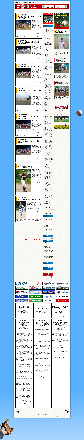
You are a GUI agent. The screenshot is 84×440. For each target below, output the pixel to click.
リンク (37, 414)
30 (33, 239)
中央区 (45, 104)
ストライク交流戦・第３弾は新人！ (29, 66)
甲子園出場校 (46, 51)
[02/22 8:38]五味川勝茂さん (46, 226)
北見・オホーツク (47, 128)
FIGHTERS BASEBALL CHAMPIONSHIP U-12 (48, 45)
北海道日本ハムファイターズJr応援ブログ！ (48, 78)
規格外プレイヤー (48, 189)
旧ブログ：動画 (47, 196)
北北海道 (46, 54)
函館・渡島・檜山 (47, 123)
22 (29, 239)
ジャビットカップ (47, 117)
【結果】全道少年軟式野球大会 (48, 254)
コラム (45, 56)
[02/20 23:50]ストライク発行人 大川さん (48, 229)
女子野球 (46, 185)
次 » (31, 239)
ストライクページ (47, 202)
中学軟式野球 (46, 167)
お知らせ (46, 100)
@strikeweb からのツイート (48, 270)
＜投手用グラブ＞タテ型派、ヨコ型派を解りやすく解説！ (48, 247)
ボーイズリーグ (47, 96)
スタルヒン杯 (46, 151)
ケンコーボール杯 (47, 65)
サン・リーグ (46, 166)
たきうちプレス (47, 177)
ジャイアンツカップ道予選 (48, 35)
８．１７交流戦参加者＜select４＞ (29, 199)
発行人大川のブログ (21, 11)
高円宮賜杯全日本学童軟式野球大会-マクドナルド (48, 134)
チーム (46, 200)
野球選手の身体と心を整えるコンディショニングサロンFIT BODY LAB (48, 31)
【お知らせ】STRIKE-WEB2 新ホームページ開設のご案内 (48, 244)
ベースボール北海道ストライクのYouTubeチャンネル (48, 40)
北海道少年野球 (47, 203)
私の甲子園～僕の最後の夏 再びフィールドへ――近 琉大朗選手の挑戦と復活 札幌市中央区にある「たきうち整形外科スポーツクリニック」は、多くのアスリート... (61, 52)
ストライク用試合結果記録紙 (48, 210)
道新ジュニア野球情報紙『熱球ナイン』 (48, 131)
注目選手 (46, 69)
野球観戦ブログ (47, 176)
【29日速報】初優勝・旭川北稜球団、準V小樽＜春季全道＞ (48, 251)
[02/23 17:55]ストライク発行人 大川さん (48, 223)
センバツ (46, 55)
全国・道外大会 (47, 98)
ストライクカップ (47, 29)
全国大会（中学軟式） (49, 142)
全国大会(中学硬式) (48, 140)
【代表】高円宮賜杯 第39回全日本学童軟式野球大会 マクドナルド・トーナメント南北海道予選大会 (48, 258)
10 (20, 239)
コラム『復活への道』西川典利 (48, 63)
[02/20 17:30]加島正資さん (46, 232)
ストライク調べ (47, 60)
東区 (45, 105)
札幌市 (45, 102)
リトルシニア (46, 94)
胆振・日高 (46, 122)
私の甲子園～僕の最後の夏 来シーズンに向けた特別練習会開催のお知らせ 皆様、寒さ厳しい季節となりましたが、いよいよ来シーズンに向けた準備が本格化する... (61, 99)
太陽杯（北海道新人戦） (48, 154)
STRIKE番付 (46, 182)
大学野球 (46, 61)
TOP (16, 11)
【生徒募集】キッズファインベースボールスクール (61, 61)
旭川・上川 (46, 124)
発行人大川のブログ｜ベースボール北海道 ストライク (25, 2)
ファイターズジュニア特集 (48, 80)
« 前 (22, 239)
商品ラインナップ (47, 66)
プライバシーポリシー (48, 213)
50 (37, 239)
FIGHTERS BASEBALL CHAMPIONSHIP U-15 (48, 43)
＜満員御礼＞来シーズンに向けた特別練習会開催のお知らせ (61, 83)
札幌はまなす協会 (47, 161)
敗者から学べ (46, 204)
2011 (46, 171)
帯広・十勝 (46, 127)
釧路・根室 (46, 129)
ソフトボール (46, 165)
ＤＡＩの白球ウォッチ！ (48, 86)
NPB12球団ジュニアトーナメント (48, 75)
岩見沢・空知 (46, 121)
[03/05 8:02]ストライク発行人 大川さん (48, 219)
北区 (45, 109)
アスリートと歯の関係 (48, 180)
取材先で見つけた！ (48, 188)
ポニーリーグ (46, 97)
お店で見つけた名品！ (49, 195)
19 (24, 239)
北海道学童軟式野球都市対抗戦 (48, 48)
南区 (45, 108)
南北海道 (46, 53)
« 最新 (17, 239)
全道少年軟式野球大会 (48, 152)
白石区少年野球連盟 (48, 116)
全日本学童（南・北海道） (48, 149)
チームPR (46, 201)
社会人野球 (46, 68)
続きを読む (39, 33)
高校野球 (46, 50)
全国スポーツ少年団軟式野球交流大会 (48, 137)
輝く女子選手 (47, 192)
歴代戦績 (46, 139)
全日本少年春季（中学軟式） (48, 160)
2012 (46, 170)
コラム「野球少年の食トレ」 (48, 88)
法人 (46, 198)
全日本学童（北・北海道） (48, 147)
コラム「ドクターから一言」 (48, 91)
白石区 (45, 111)
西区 (45, 106)
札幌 (45, 103)
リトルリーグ (46, 164)
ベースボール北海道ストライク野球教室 (48, 173)
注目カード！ (47, 190)
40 (35, 239)
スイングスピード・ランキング (48, 37)
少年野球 (46, 183)
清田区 (45, 114)
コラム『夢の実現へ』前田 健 (48, 93)
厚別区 (45, 112)
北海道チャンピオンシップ (48, 156)
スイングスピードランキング (48, 73)
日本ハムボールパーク (48, 67)
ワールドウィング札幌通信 (48, 208)
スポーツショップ (47, 194)
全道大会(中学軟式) (48, 141)
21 (27, 239)
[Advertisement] (28, 231)
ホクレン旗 (46, 153)
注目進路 (46, 71)
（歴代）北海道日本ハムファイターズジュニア (48, 85)
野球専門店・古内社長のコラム (48, 58)
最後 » (40, 239)
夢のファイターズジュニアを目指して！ (48, 82)
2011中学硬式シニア (49, 184)
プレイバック (46, 99)
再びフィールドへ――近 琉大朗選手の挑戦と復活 (62, 32)
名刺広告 (46, 197)
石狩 (45, 118)
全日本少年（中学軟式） (48, 158)
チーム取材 (46, 186)
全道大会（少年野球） (49, 145)
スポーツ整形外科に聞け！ (48, 179)
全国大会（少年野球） (49, 143)
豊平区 (45, 110)
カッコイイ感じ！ (48, 191)
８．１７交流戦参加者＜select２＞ (29, 167)
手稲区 (45, 115)
